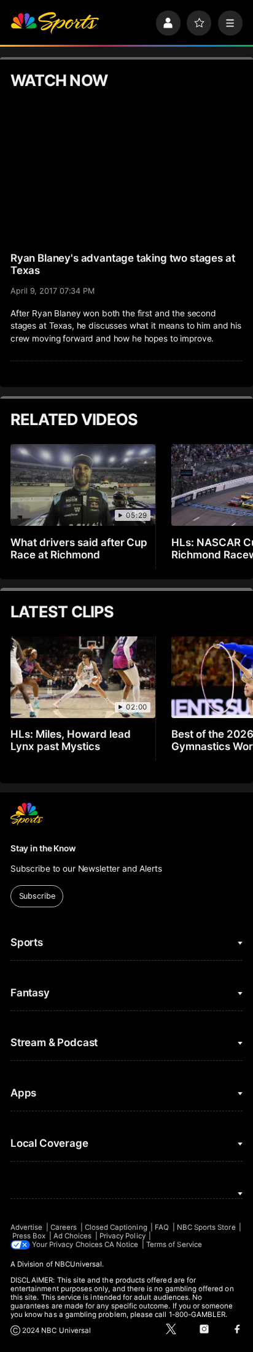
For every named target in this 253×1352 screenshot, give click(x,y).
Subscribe (37, 896)
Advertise (26, 1227)
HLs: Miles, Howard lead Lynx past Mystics (70, 740)
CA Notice (121, 1244)
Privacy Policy (122, 1236)
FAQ (162, 1227)
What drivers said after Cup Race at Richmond (79, 548)
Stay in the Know (43, 848)
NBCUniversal (79, 1264)
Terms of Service (174, 1244)
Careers (63, 1227)
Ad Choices (72, 1236)
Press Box (29, 1236)
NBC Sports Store (206, 1227)
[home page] (54, 22)
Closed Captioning (116, 1227)
